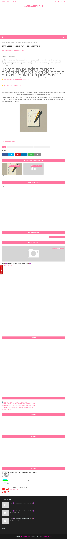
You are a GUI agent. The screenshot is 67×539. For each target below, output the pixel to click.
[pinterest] (64, 1)
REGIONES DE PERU (7, 409)
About (8, 1)
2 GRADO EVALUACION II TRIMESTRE (33, 176)
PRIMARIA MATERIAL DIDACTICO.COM (16, 79)
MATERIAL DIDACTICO (33, 6)
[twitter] (58, 1)
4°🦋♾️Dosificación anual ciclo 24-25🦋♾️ (22, 519)
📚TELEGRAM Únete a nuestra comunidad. (14, 402)
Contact (14, 1)
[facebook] (55, 1)
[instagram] (61, 1)
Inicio (3, 42)
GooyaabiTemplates (46, 536)
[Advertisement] (33, 21)
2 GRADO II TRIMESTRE (9, 142)
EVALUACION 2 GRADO (26, 147)
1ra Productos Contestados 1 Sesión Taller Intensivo (17, 407)
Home (3, 1)
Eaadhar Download (26, 536)
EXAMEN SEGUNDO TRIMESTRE (13, 42)
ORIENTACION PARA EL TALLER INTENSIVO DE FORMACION (18, 404)
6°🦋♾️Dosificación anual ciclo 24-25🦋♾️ (16, 263)
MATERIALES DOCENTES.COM (13, 86)
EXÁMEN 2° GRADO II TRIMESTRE (10, 176)
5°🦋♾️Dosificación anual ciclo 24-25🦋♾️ (22, 511)
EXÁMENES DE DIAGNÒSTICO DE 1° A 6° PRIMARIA (23, 472)
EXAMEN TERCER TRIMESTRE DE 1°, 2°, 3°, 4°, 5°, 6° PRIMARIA (26, 480)
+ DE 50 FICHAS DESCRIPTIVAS (18, 488)
